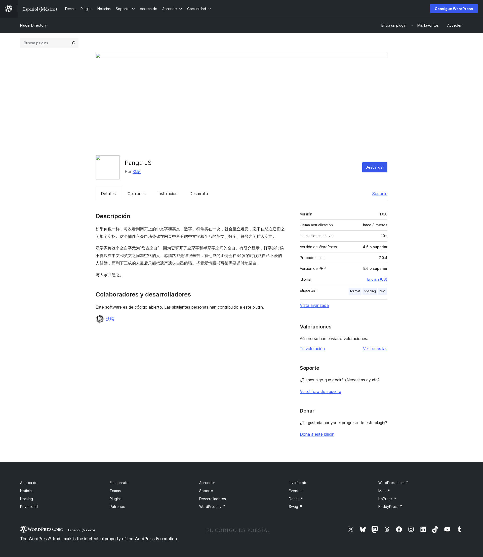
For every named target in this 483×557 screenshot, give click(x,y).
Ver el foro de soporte (320, 391)
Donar (296, 499)
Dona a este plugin (317, 434)
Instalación (167, 193)
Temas (115, 491)
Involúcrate (298, 482)
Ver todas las (375, 348)
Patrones (117, 506)
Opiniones (137, 193)
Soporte (379, 193)
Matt (384, 491)
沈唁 (137, 171)
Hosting (26, 499)
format (355, 291)
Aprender (207, 482)
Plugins (116, 499)
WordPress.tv (212, 506)
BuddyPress (390, 506)
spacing (370, 291)
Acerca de (28, 482)
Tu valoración (312, 348)
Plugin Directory (33, 25)
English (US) (377, 279)
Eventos (295, 491)
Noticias (26, 491)
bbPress (387, 499)
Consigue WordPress (454, 9)
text (382, 291)
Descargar (375, 167)
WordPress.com (393, 482)
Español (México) (81, 530)
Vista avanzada (314, 305)
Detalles (108, 193)
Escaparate (119, 482)
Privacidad (29, 506)
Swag (295, 506)
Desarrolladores (212, 499)
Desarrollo (198, 193)
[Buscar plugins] (73, 43)
